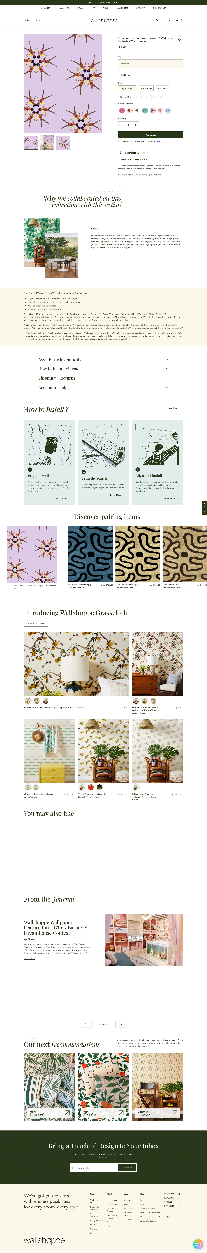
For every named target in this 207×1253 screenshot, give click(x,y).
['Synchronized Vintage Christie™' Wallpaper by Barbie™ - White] (137, 110)
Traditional (125, 74)
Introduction (112, 1200)
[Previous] (86, 1024)
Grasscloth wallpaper (94, 1215)
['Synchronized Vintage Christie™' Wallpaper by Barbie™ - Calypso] (145, 110)
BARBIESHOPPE (122, 8)
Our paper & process (112, 1216)
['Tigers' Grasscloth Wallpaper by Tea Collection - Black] (100, 787)
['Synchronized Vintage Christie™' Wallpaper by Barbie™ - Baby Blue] (168, 110)
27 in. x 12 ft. (142, 96)
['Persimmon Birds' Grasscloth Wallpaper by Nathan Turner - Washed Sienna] (45, 701)
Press (109, 1222)
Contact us (144, 1204)
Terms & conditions (147, 1208)
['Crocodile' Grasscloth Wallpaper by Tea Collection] (28, 787)
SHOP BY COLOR (159, 8)
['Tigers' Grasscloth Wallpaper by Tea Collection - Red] (91, 787)
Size (120, 82)
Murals (92, 1224)
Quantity (122, 118)
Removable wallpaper (94, 1208)
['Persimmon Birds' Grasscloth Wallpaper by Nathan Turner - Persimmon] (37, 701)
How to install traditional (150, 1216)
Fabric (92, 1233)
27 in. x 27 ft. (159, 96)
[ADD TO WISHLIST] (179, 39)
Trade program (112, 1204)
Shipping (127, 1200)
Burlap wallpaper (97, 1220)
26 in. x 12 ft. (125, 96)
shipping (146, 174)
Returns (127, 1204)
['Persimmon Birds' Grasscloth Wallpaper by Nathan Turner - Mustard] (28, 701)
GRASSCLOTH (63, 8)
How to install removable (150, 1212)
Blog (108, 1226)
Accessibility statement (148, 1220)
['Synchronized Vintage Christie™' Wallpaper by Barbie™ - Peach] (129, 110)
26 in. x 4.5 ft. (146, 88)
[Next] (121, 1024)
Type (120, 56)
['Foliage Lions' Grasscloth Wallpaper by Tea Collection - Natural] (136, 787)
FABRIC (105, 8)
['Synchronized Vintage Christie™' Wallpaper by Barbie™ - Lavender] (152, 110)
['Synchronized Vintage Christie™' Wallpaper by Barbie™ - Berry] (122, 110)
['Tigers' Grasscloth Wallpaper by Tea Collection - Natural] (82, 787)
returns (157, 174)
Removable (126, 63)
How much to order (129, 1213)
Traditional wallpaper (94, 1201)
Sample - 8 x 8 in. (127, 88)
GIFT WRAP (140, 8)
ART (93, 8)
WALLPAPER (45, 8)
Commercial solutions (111, 1209)
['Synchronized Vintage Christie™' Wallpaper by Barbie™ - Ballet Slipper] (160, 110)
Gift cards (128, 1219)
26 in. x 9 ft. (162, 88)
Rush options (129, 1208)
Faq (141, 1200)
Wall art (93, 1228)
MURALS (80, 8)
